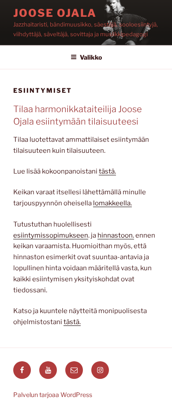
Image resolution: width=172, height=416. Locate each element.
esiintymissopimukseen (50, 235)
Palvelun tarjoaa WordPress (52, 394)
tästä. (107, 171)
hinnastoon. (115, 235)
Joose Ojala (55, 13)
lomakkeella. (112, 203)
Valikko (91, 57)
